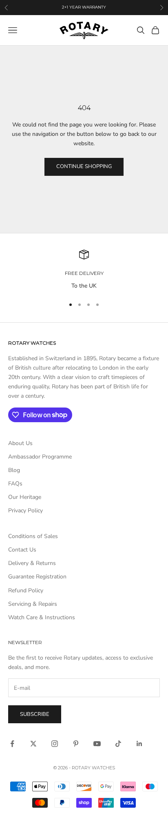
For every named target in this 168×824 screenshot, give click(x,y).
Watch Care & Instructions (41, 617)
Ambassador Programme (40, 457)
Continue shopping (84, 166)
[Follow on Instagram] (55, 744)
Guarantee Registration (37, 576)
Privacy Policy (25, 510)
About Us (20, 443)
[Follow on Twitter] (33, 744)
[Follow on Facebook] (12, 744)
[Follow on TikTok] (118, 744)
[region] (84, 270)
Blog (14, 470)
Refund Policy (25, 590)
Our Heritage (24, 497)
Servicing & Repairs (32, 604)
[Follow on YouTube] (97, 744)
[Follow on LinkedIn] (139, 744)
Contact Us (22, 550)
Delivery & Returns (32, 563)
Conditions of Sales (33, 536)
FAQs (15, 483)
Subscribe (34, 714)
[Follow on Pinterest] (76, 744)
